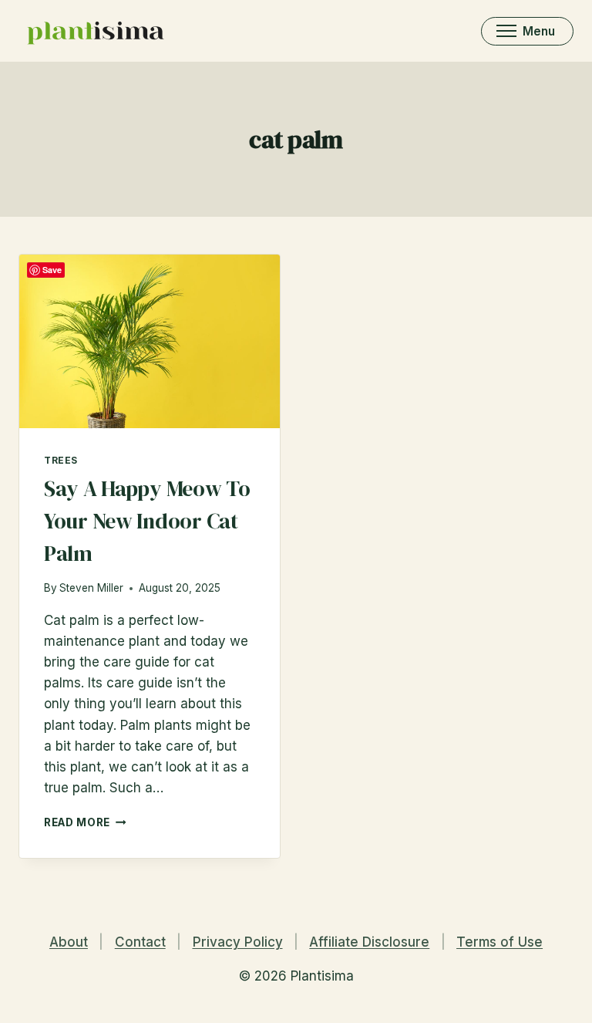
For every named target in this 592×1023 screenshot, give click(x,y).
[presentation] (149, 341)
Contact (140, 942)
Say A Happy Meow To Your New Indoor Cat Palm (147, 521)
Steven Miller (91, 588)
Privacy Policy (238, 942)
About (68, 942)
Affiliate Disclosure (369, 942)
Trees (61, 460)
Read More (85, 822)
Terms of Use (499, 942)
